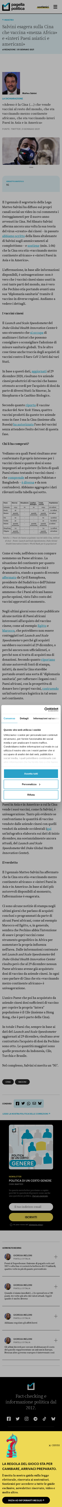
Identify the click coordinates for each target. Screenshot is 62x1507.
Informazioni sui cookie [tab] (46, 718)
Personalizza (29, 784)
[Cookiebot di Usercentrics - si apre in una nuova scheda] (44, 709)
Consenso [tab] (9, 718)
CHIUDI (56, 1445)
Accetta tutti (31, 773)
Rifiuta (31, 794)
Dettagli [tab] (24, 718)
